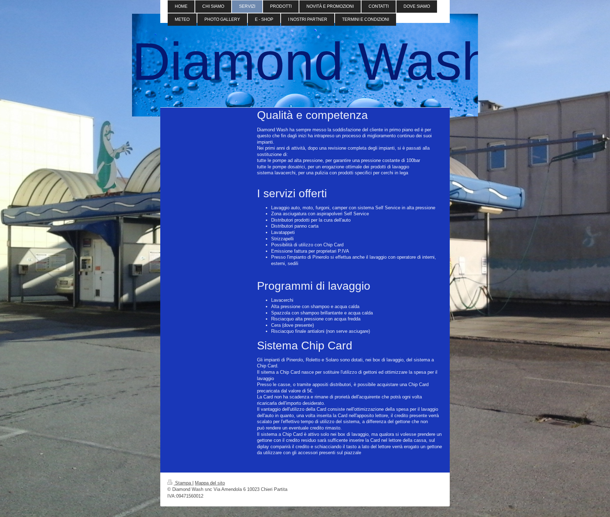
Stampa (183, 483)
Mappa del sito (210, 483)
